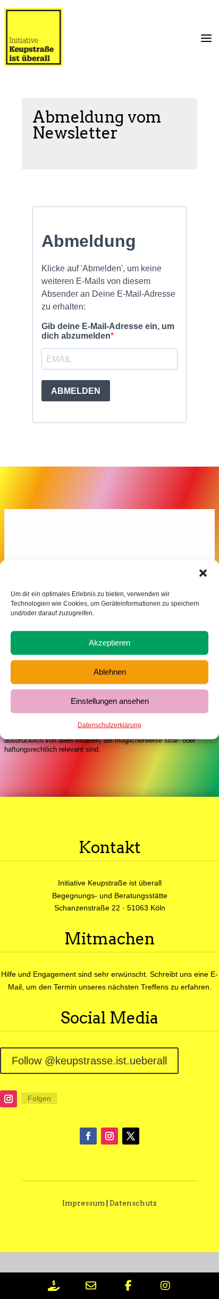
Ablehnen (110, 671)
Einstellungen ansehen (110, 701)
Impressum (83, 1203)
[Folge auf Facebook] (88, 1136)
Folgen (39, 1098)
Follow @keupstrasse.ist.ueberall (89, 1060)
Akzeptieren (109, 642)
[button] (203, 572)
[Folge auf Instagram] (8, 1098)
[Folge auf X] (130, 1136)
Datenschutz (133, 1203)
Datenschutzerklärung (109, 724)
